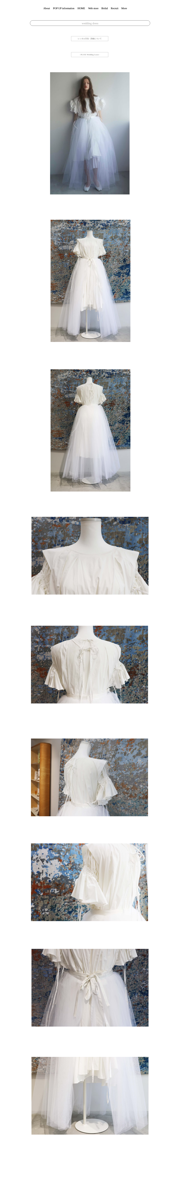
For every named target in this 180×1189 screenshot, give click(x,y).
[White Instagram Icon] (176, 3)
